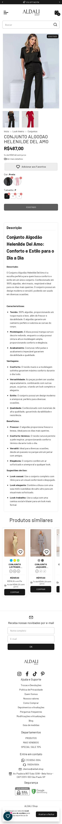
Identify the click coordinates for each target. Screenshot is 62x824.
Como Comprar (31, 702)
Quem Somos (31, 694)
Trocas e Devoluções (31, 685)
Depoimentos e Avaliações (31, 707)
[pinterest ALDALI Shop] (42, 673)
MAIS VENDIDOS (31, 742)
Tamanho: (10, 190)
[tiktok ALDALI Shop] (35, 673)
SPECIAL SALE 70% (31, 746)
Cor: (9, 174)
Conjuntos (32, 131)
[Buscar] (55, 24)
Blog (31, 720)
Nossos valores (31, 698)
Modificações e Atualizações (31, 716)
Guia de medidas (31, 725)
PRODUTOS (31, 738)
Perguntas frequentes (31, 711)
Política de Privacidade (31, 689)
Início (6, 131)
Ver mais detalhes (15, 159)
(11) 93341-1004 (33, 760)
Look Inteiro (18, 131)
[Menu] (6, 12)
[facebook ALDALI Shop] (27, 673)
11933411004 (33, 764)
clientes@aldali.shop (33, 769)
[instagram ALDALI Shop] (19, 673)
